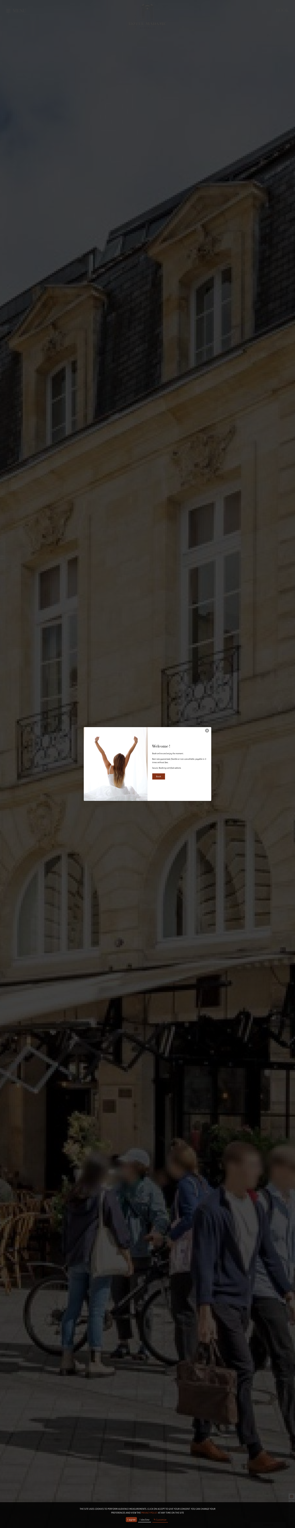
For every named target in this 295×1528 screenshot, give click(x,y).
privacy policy (149, 1512)
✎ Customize (160, 1519)
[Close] (207, 730)
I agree (131, 1519)
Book (158, 776)
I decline (144, 1519)
